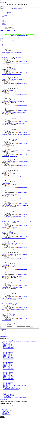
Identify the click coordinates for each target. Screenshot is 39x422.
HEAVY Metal (5, 386)
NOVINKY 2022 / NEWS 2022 (8, 347)
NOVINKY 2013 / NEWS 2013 (8, 355)
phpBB (6, 415)
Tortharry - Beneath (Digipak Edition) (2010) (9, 303)
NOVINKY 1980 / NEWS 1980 (8, 384)
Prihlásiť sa (4, 24)
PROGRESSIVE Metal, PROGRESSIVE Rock (11, 389)
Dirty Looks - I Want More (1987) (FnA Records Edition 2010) (12, 281)
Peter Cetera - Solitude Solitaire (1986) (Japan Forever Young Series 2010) (14, 199)
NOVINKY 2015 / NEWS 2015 (8, 353)
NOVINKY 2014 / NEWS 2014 (8, 354)
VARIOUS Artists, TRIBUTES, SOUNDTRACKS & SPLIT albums (14, 397)
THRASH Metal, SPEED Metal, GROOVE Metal (11, 391)
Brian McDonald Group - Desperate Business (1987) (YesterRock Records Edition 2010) (16, 221)
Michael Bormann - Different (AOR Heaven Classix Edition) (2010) (13, 101)
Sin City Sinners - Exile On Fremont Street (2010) (10, 194)
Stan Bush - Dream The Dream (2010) (8, 265)
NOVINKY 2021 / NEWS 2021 (8, 348)
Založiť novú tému (3, 38)
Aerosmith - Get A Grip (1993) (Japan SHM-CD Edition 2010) (12, 287)
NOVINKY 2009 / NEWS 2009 (8, 359)
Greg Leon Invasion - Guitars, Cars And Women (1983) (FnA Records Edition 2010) (16, 63)
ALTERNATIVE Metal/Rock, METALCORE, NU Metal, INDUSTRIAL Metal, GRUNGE (18, 390)
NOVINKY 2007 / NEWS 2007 (8, 360)
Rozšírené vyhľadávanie (18, 8)
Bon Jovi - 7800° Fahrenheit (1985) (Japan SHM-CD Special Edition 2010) (14, 112)
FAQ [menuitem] (3, 20)
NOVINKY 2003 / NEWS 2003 (8, 364)
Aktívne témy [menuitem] (6, 13)
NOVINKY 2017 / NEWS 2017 (8, 351)
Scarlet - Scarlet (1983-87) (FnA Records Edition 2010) (11, 232)
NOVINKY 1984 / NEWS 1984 (8, 381)
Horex (8, 53)
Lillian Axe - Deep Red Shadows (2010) (8, 314)
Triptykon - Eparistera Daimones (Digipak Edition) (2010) (11, 57)
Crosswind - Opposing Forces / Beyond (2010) (10, 156)
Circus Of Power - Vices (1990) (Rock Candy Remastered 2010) (12, 276)
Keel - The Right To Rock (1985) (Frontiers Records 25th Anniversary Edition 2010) (16, 117)
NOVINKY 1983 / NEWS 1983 (8, 382)
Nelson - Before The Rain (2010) (7, 90)
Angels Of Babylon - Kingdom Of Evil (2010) (9, 139)
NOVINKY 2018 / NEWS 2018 (8, 350)
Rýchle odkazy (4, 10)
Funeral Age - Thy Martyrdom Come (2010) (9, 85)
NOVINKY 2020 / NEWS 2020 (8, 349)
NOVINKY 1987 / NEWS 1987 (8, 379)
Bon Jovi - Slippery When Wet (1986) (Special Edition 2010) (12, 298)
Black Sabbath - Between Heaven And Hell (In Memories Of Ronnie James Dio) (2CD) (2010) (17, 254)
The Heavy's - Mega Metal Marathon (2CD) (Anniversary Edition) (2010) (14, 123)
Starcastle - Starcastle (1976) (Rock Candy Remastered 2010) (12, 52)
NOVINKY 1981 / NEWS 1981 (8, 383)
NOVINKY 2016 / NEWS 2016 (8, 352)
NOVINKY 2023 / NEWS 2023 (8, 346)
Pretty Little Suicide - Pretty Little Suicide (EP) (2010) (11, 210)
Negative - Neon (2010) (6, 183)
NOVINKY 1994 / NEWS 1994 (8, 372)
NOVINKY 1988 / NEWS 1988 (8, 378)
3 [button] (2, 45)
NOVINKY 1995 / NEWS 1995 (8, 371)
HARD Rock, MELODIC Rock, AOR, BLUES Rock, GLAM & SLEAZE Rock (16, 385)
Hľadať (12, 8)
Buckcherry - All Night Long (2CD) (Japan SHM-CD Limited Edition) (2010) (15, 205)
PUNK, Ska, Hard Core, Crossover (8, 395)
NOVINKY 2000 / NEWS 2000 (8, 367)
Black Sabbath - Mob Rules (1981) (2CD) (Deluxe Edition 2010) (12, 249)
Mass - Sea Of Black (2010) (6, 172)
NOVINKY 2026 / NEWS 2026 (8, 343)
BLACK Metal (5, 393)
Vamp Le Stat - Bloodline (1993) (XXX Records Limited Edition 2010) (13, 216)
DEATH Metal (5, 392)
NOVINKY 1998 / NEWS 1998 (8, 369)
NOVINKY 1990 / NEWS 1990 (8, 376)
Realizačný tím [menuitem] (6, 18)
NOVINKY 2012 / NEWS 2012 (8, 356)
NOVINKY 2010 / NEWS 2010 (8, 30)
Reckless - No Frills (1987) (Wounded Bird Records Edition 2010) (13, 79)
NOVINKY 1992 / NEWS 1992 (8, 374)
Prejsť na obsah (2, 6)
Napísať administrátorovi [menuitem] (6, 414)
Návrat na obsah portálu (4, 336)
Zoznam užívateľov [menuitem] (5, 412)
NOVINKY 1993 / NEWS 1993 (8, 373)
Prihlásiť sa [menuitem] (4, 21)
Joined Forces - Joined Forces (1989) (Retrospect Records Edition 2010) (14, 238)
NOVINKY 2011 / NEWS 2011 (8, 357)
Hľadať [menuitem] (5, 15)
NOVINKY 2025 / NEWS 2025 (8, 344)
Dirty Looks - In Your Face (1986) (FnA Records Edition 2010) (12, 167)
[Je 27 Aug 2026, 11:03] (2, 26)
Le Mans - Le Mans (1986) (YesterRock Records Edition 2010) (12, 128)
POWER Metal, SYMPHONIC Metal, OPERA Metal (11, 388)
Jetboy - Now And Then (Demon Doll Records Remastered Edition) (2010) (14, 309)
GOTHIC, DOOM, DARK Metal (8, 394)
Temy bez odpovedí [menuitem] (7, 12)
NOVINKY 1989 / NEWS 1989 (8, 377)
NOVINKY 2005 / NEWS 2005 (8, 362)
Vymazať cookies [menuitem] (5, 411)
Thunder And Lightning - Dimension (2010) (9, 292)
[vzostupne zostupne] (28, 326)
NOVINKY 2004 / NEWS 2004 (8, 363)
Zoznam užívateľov (5, 17)
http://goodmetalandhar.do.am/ (19, 35)
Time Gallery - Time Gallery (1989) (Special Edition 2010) (11, 74)
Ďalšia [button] (3, 46)
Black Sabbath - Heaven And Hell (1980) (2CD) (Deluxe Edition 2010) (13, 243)
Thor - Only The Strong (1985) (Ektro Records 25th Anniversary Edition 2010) (15, 161)
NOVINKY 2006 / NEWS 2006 (8, 361)
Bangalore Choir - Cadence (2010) (8, 145)
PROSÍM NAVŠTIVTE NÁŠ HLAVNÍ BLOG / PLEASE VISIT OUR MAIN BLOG (17, 340)
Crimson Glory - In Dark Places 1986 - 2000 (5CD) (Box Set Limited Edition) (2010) (16, 150)
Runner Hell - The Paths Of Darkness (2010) (9, 227)
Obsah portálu (4, 409)
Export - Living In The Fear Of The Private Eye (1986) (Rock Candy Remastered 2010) (16, 134)
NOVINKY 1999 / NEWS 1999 (8, 368)
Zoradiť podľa (14, 326)
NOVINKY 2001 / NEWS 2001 (8, 366)
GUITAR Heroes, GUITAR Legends (9, 387)
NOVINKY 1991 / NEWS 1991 (8, 375)
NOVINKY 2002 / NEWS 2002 (8, 365)
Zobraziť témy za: (4, 326)
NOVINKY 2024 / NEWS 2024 (8, 345)
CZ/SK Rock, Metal (6, 396)
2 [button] (2, 44)
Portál (3, 16)
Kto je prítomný (3, 399)
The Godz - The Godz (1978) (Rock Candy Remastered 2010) (12, 68)
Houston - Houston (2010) (6, 320)
